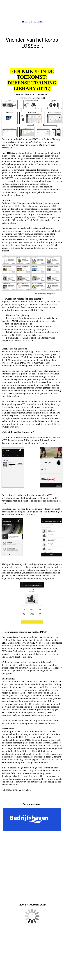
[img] (32, 9)
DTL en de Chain (34, 21)
